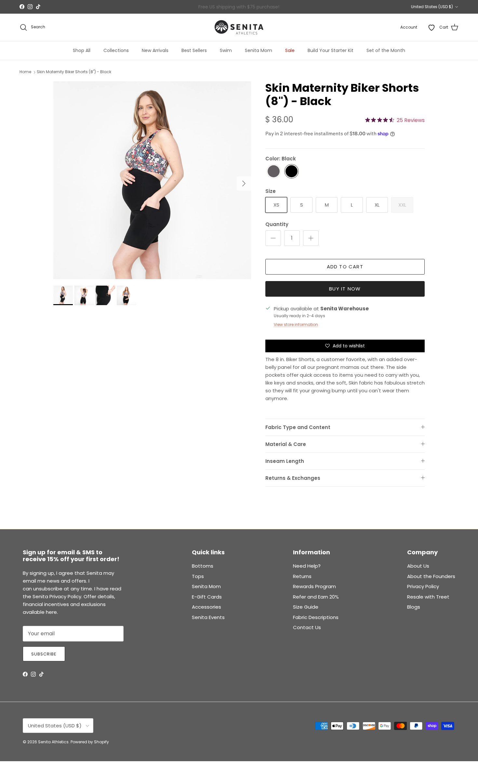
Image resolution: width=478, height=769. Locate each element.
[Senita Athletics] (239, 27)
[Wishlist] (431, 27)
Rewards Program (314, 586)
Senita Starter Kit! (263, 7)
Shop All (81, 50)
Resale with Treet (428, 596)
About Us (418, 565)
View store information (296, 324)
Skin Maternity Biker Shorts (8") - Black (74, 72)
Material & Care (285, 444)
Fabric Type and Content (297, 427)
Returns (302, 576)
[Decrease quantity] (273, 238)
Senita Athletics (53, 742)
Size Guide (305, 606)
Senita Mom (258, 50)
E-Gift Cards (207, 596)
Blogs (413, 606)
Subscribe (44, 654)
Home (25, 72)
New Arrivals (155, 50)
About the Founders (431, 576)
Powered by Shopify (90, 742)
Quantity (276, 224)
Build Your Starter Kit (330, 50)
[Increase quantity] (311, 238)
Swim (226, 50)
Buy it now (345, 288)
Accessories (206, 606)
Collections (116, 50)
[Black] (291, 172)
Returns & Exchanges (292, 478)
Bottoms (202, 565)
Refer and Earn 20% (316, 596)
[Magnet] (273, 172)
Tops (198, 576)
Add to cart (345, 266)
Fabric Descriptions (316, 617)
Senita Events (208, 617)
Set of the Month (385, 50)
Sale (290, 50)
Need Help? (307, 565)
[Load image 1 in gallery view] (152, 180)
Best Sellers (194, 50)
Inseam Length (284, 461)
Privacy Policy (423, 586)
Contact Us (307, 627)
